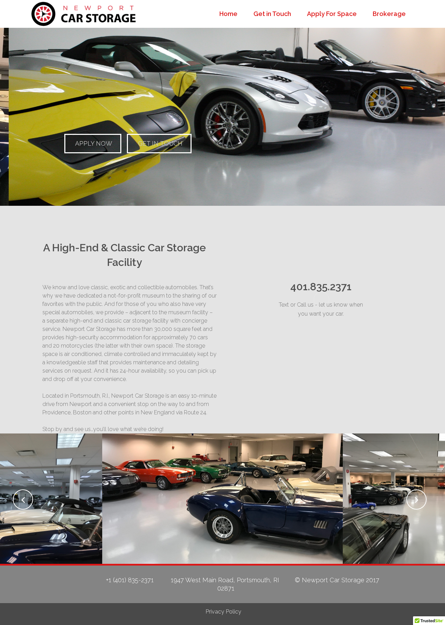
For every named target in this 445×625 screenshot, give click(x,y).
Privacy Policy (223, 611)
